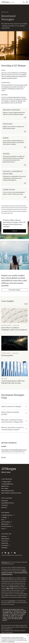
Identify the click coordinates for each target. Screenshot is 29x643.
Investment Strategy (6, 325)
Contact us (14, 230)
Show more (3, 457)
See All (26, 303)
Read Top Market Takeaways (14, 289)
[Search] (24, 2)
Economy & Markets (6, 353)
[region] (14, 638)
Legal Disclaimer (11, 600)
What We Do (4, 12)
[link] (14, 315)
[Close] (27, 635)
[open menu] (27, 2)
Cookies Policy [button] (4, 543)
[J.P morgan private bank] (7, 2)
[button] (2, 553)
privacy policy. (11, 641)
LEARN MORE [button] (4, 562)
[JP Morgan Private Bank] (8, 472)
